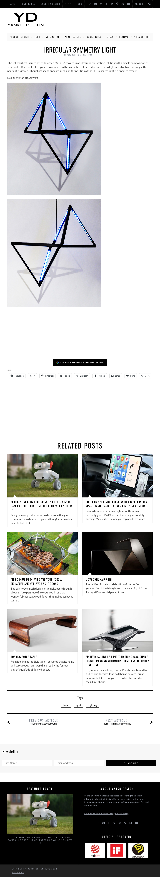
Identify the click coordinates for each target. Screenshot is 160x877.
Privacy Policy (121, 813)
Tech (37, 36)
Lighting (92, 705)
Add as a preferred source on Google (82, 362)
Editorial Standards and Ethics (98, 813)
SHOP (68, 4)
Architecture (73, 36)
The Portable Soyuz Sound (43, 721)
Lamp (66, 705)
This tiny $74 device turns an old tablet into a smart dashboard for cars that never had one (116, 504)
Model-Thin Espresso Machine (116, 721)
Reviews (124, 36)
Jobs (79, 4)
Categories (28, 4)
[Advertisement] (98, 20)
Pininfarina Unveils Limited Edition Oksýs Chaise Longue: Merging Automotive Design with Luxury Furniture (117, 661)
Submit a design (50, 4)
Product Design (19, 36)
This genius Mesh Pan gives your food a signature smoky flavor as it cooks (36, 581)
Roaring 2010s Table (24, 657)
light (78, 705)
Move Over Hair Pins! (99, 579)
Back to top (17, 873)
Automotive (52, 36)
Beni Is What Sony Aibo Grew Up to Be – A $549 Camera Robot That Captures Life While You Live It (42, 506)
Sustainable (94, 36)
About (13, 4)
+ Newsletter (142, 36)
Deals (110, 36)
